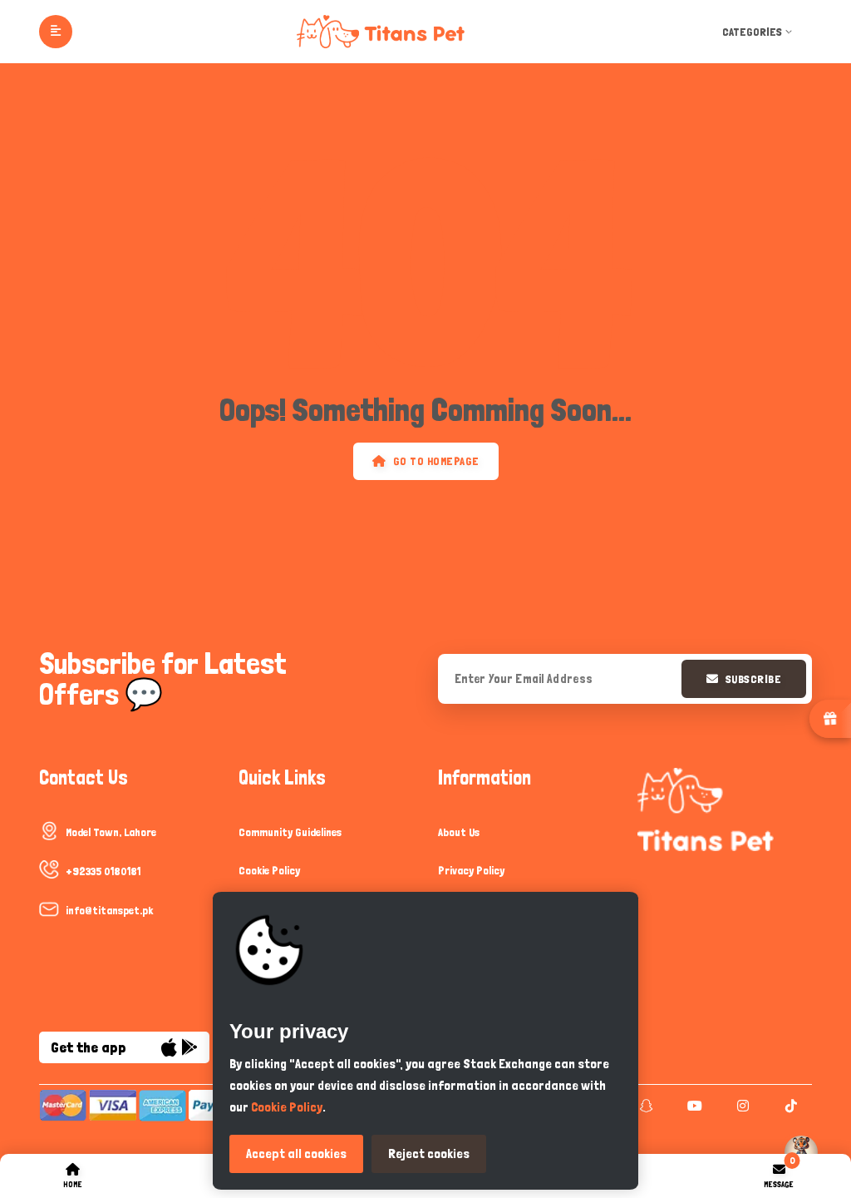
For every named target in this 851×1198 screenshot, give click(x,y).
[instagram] (741, 1105)
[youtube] (692, 1105)
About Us (459, 832)
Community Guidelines (290, 832)
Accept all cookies (296, 1153)
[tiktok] (789, 1105)
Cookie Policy (269, 870)
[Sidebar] (55, 31)
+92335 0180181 (103, 871)
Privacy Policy (471, 870)
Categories (752, 31)
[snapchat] (644, 1105)
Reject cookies (429, 1153)
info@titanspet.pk (109, 910)
